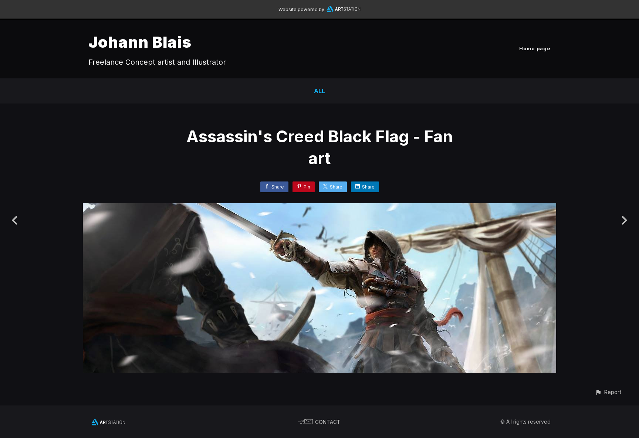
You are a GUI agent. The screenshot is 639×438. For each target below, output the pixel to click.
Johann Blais (140, 42)
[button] (608, 392)
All (319, 91)
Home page (535, 48)
